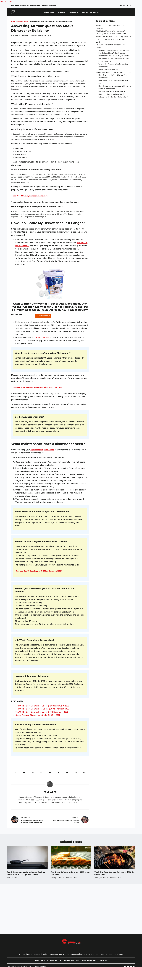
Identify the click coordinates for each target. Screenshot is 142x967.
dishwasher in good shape (42, 450)
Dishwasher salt (42, 337)
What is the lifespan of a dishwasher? (110, 31)
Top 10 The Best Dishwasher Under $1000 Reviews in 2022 (42, 706)
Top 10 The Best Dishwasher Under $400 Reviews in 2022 (41, 712)
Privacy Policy (55, 960)
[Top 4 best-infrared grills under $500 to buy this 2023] (71, 857)
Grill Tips (61, 12)
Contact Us (94, 12)
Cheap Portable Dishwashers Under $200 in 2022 (37, 715)
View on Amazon (43, 316)
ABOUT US (84, 12)
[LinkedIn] (41, 772)
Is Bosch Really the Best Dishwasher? (113, 97)
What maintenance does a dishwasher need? (113, 72)
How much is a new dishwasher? (111, 94)
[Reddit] (50, 772)
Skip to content (6, 1)
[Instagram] (124, 5)
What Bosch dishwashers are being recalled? (113, 36)
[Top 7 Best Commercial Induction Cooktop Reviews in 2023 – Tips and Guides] (27, 857)
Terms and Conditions (71, 960)
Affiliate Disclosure (89, 960)
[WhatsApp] (75, 772)
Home (37, 960)
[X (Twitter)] (130, 5)
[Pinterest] (127, 5)
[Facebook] (121, 5)
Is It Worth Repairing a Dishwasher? (112, 91)
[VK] (58, 772)
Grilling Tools (48, 12)
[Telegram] (67, 772)
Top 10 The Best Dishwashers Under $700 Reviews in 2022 (42, 709)
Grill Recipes (73, 12)
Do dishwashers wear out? (108, 69)
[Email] (84, 772)
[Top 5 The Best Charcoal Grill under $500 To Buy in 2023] (114, 857)
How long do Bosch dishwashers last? (111, 34)
